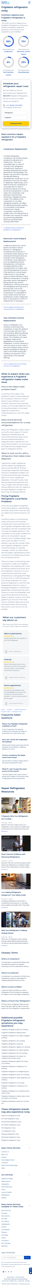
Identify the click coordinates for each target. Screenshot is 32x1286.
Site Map (27, 1281)
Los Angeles (5, 1229)
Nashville (4, 1246)
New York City (6, 1210)
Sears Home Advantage (9, 1165)
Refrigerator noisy (17, 711)
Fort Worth (5, 1221)
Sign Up (27, 1257)
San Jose (4, 1218)
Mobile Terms (13, 1281)
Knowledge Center (7, 1160)
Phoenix (4, 1232)
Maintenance (5, 1181)
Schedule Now (16, 123)
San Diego (4, 1235)
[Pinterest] (8, 1272)
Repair (3, 709)
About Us (4, 1154)
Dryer (3, 1189)
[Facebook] (11, 1272)
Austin (3, 1238)
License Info (21, 1281)
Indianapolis (5, 1224)
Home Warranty (6, 1187)
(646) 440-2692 (16, 105)
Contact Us (5, 1152)
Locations (4, 1162)
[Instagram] (3, 1272)
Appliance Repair (7, 1178)
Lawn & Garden (6, 1192)
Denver (3, 1227)
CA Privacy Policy (19, 1277)
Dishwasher (5, 1184)
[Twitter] (6, 1272)
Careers (4, 1157)
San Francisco (6, 1243)
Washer (4, 1198)
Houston (4, 1213)
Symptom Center (5, 711)
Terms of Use (5, 1281)
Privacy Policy (10, 1277)
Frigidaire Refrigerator (20, 709)
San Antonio (5, 1216)
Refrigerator (9, 113)
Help (3, 1168)
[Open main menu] (29, 2)
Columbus (5, 1240)
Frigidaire (8, 117)
